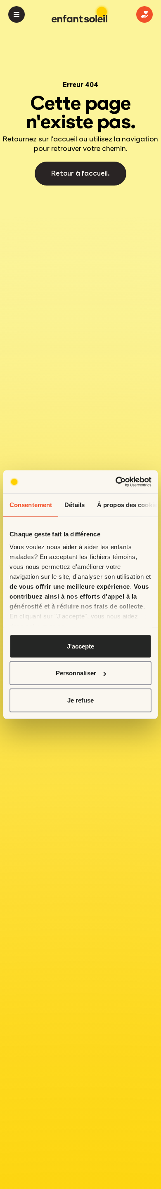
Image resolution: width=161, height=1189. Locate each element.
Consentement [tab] (30, 504)
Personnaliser (76, 673)
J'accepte (81, 645)
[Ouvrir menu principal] (16, 14)
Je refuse (80, 699)
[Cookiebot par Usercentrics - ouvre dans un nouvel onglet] (116, 482)
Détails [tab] (74, 504)
